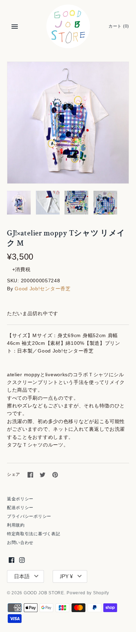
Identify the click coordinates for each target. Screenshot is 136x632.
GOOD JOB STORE (44, 592)
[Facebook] (11, 560)
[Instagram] (22, 560)
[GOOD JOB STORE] (68, 26)
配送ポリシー (20, 507)
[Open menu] (14, 26)
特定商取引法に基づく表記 (33, 533)
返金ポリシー (20, 498)
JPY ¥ (66, 576)
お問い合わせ (20, 542)
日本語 (22, 576)
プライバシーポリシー (29, 516)
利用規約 (16, 525)
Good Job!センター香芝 (43, 288)
